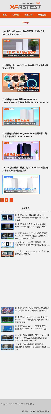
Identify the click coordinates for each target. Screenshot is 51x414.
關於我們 (25, 411)
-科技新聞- (15, 14)
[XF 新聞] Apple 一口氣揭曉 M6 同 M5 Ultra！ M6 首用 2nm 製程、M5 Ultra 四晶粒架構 (32, 217)
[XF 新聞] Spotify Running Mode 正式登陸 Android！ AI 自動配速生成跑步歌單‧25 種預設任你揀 (31, 319)
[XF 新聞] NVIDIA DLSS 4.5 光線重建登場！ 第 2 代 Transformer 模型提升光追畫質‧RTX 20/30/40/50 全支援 (32, 236)
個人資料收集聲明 (43, 411)
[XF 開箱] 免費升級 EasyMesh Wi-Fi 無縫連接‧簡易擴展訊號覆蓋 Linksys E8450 (24, 135)
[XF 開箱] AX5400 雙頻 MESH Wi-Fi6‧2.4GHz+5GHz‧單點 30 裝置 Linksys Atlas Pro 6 (25, 101)
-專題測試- (42, 14)
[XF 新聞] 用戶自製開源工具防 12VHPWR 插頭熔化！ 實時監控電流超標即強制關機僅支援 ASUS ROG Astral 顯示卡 (32, 338)
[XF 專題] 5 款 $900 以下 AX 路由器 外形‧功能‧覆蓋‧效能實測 (25, 67)
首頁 (5, 14)
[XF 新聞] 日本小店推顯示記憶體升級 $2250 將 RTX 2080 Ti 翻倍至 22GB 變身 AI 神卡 (32, 347)
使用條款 (32, 411)
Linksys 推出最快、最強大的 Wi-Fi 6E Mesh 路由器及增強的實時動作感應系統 (25, 169)
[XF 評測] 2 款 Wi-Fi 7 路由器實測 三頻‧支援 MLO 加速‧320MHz (23, 33)
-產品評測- (29, 14)
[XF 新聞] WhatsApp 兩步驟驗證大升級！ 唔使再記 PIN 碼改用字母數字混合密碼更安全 (31, 245)
